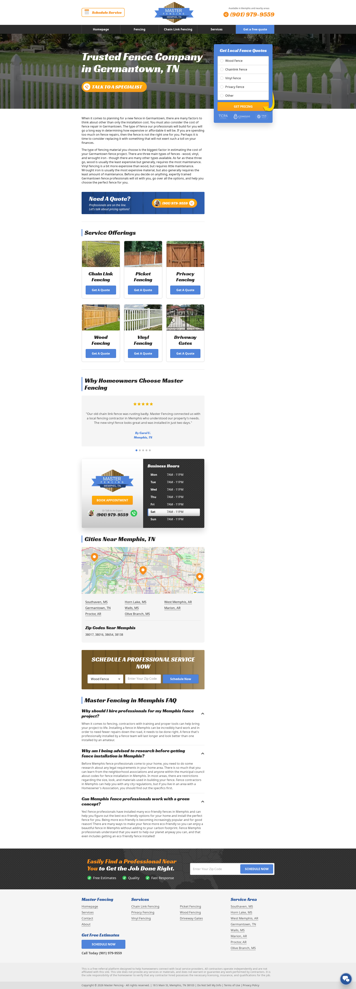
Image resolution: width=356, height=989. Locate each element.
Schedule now (103, 944)
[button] (143, 570)
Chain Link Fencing (178, 29)
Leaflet (200, 592)
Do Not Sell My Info (209, 985)
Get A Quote (101, 290)
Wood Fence (234, 61)
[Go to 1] (136, 450)
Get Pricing (243, 106)
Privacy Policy (251, 985)
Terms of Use (232, 985)
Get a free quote (255, 29)
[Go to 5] (150, 450)
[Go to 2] (140, 450)
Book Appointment (112, 500)
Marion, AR (172, 608)
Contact (87, 918)
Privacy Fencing (142, 912)
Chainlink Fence (236, 69)
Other (229, 96)
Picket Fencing (190, 906)
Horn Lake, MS (135, 602)
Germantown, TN (98, 608)
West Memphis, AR (178, 602)
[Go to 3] (143, 450)
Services (216, 29)
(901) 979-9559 (175, 203)
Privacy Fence (234, 87)
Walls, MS (132, 608)
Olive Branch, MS (137, 614)
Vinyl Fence (233, 78)
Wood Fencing (190, 912)
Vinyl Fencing (141, 918)
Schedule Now (180, 679)
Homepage (101, 29)
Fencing (139, 29)
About (86, 924)
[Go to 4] (146, 450)
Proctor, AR (93, 614)
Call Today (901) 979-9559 (102, 953)
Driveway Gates (191, 918)
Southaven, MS (96, 602)
